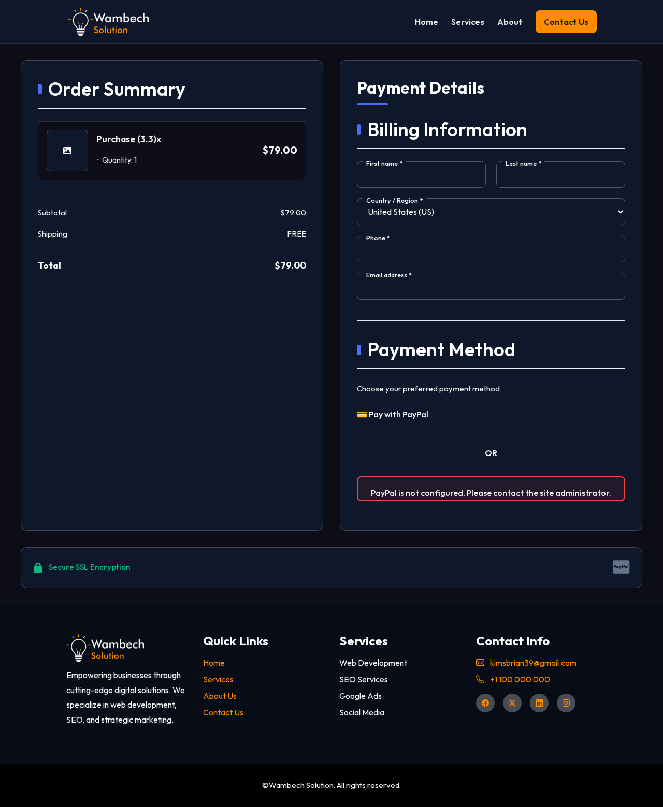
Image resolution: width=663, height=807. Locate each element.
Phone (378, 237)
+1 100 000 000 (519, 679)
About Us (220, 696)
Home (426, 22)
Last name (523, 163)
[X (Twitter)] (512, 703)
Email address (389, 275)
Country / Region (394, 200)
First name (384, 163)
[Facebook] (485, 703)
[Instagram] (566, 703)
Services (467, 22)
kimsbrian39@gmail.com (532, 662)
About (510, 22)
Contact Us (223, 712)
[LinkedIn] (539, 703)
